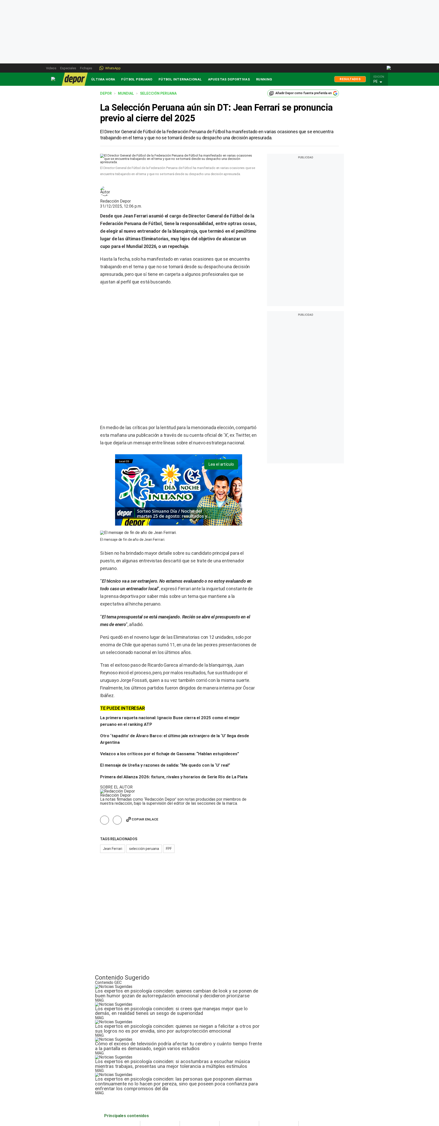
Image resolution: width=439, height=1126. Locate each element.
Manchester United (239, 1100)
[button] (380, 82)
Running (264, 79)
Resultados (350, 79)
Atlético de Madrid (238, 1089)
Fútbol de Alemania (160, 1089)
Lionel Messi (273, 1078)
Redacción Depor (115, 201)
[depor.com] (74, 79)
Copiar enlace (145, 763)
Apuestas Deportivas (229, 79)
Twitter (308, 1078)
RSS (305, 1095)
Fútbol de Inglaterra (160, 1084)
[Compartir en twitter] (117, 763)
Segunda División (118, 1095)
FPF (169, 792)
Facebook (310, 1084)
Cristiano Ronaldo (278, 1084)
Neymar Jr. (271, 1089)
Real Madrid (232, 1084)
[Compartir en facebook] (104, 763)
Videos (51, 68)
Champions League (199, 1078)
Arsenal (229, 1095)
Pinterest (310, 1089)
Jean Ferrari (112, 792)
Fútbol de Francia (158, 1100)
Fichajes (86, 68)
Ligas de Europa (157, 1072)
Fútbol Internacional (180, 79)
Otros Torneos (195, 1072)
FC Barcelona (234, 1078)
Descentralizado (117, 1084)
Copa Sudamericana (200, 1089)
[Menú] (53, 79)
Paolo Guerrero (275, 1100)
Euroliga (190, 1084)
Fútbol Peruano (136, 79)
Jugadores (271, 1072)
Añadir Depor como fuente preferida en (303, 93)
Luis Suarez (272, 1095)
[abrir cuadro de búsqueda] (389, 68)
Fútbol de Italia (156, 1095)
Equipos (229, 1072)
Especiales (68, 68)
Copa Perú (113, 1100)
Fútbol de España (158, 1078)
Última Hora (103, 79)
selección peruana (144, 792)
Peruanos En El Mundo (123, 1089)
